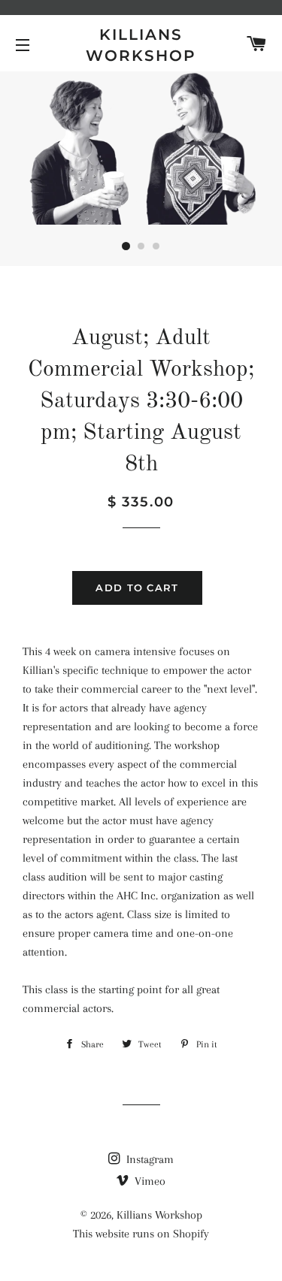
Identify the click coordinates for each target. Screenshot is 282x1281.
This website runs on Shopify (141, 1233)
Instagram (148, 1159)
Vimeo (148, 1181)
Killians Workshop (141, 45)
